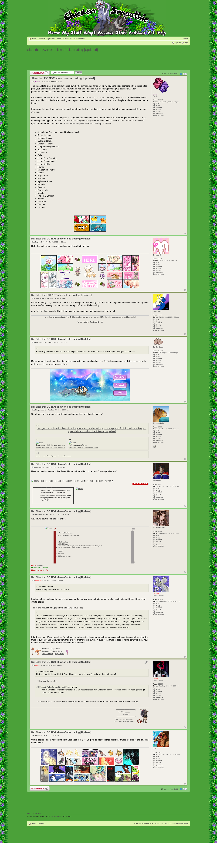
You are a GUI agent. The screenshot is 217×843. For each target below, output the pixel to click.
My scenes (157, 111)
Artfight (54, 651)
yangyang (39, 467)
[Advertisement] (108, 61)
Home (33, 39)
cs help (126, 714)
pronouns (61, 553)
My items (156, 105)
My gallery (157, 109)
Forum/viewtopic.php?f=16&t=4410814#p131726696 (87, 123)
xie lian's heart (41, 514)
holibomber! (40, 565)
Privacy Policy (182, 823)
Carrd (60, 651)
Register (177, 43)
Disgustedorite (41, 410)
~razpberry (55, 816)
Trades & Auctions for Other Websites (70, 39)
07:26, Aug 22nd (161, 823)
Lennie (38, 665)
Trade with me (158, 115)
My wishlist (157, 107)
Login (186, 43)
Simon (37, 82)
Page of (174, 74)
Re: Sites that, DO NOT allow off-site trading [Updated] (61, 295)
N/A (48, 500)
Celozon (38, 580)
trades (127, 712)
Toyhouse (46, 651)
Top (185, 233)
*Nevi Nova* (39, 298)
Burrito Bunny (40, 342)
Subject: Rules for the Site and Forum (55, 687)
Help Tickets (59, 654)
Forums (41, 39)
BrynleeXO (39, 242)
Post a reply (34, 71)
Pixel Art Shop (47, 654)
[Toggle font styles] (146, 662)
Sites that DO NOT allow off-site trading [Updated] (62, 49)
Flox (37, 736)
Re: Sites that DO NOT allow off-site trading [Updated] (61, 238)
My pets (156, 104)
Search (185, 39)
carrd (59, 555)
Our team (172, 823)
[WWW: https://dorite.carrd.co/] (154, 446)
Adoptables (49, 39)
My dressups (158, 113)
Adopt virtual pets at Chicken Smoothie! (50, 447)
